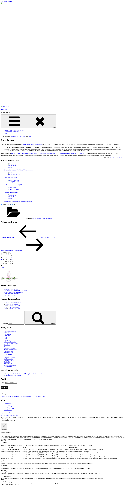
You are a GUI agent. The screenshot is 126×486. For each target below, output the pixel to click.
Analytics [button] (3, 470)
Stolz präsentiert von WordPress (9, 415)
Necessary (5, 442)
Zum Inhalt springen (6, 1)
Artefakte (6, 332)
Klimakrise (7, 345)
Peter (29, 136)
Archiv (2, 382)
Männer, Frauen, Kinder (38, 218)
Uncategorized (8, 366)
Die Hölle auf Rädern (14, 305)
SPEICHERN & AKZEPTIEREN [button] (10, 484)
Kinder (111, 157)
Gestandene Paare (16, 302)
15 (12, 259)
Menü (54, 127)
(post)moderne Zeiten (10, 331)
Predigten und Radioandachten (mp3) (14, 130)
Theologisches (8, 363)
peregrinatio (4, 109)
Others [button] (2, 479)
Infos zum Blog (8, 340)
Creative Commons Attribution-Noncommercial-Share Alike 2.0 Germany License (23, 396)
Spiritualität (49, 218)
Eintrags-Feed (8, 407)
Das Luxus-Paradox (9, 295)
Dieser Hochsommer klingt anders (13, 292)
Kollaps (6, 346)
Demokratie (7, 335)
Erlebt (5, 338)
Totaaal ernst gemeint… (10, 365)
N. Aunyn (7, 302)
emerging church (8, 337)
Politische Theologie (9, 357)
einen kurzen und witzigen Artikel (32, 144)
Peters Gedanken (8, 354)
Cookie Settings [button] (5, 420)
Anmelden (7, 405)
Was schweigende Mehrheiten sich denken (15, 290)
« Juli (2, 267)
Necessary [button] (3, 440)
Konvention (115, 157)
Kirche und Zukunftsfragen (11, 343)
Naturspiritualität (8, 352)
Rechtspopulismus (9, 360)
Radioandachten (8, 359)
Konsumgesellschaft (9, 348)
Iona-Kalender (17, 375)
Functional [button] (3, 460)
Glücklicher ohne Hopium (11, 289)
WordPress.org (8, 410)
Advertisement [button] (5, 475)
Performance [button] (4, 465)
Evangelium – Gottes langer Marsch (35, 374)
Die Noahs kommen (12, 304)
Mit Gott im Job (8, 351)
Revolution (123, 157)
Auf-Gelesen (7, 334)
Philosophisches (8, 355)
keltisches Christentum (10, 342)
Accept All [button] (13, 420)
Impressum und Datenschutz (11, 131)
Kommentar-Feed (9, 408)
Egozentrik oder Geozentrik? (12, 293)
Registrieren (7, 403)
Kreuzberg (119, 157)
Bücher (6, 133)
